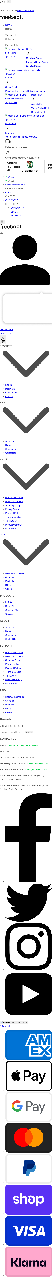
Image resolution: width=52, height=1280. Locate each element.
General (9, 588)
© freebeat (5, 1026)
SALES (11, 176)
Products (9, 581)
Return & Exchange (14, 573)
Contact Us (10, 452)
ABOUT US (16, 215)
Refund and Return (14, 501)
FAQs (2, 534)
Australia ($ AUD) (20, 1022)
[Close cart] (9, 1)
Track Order (10, 520)
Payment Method (13, 513)
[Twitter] (28, 920)
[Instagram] (28, 969)
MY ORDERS (6, 329)
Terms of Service (13, 516)
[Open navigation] (2, 222)
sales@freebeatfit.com (36, 769)
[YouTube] (28, 1016)
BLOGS (14, 211)
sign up (29, 732)
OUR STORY (11, 200)
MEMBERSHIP (7, 333)
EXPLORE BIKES (25, 10)
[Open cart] (3, 339)
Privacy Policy (12, 509)
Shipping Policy (12, 505)
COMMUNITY (17, 207)
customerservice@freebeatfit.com (22, 745)
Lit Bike (8, 384)
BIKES (8, 25)
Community (10, 448)
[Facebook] (28, 881)
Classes (9, 396)
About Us (9, 441)
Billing (8, 585)
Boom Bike (10, 388)
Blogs (8, 445)
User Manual (11, 528)
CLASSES (10, 192)
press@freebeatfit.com (37, 763)
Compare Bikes (12, 392)
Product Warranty (13, 524)
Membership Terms (14, 497)
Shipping (9, 577)
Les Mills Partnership (15, 184)
